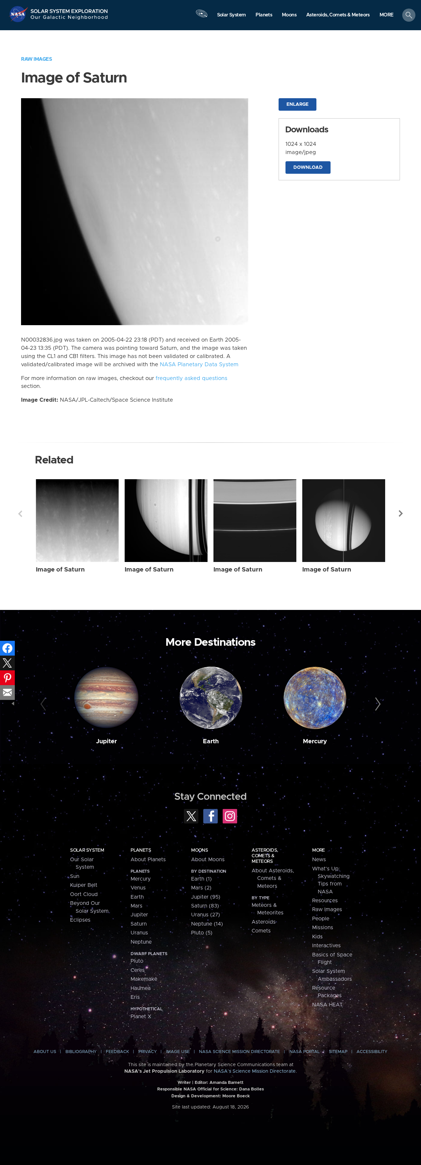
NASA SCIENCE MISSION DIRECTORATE (239, 1052)
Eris (135, 997)
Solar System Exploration (69, 9)
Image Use (178, 1052)
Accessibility (372, 1052)
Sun (74, 876)
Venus (138, 887)
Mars (136, 905)
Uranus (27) (205, 914)
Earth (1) (201, 879)
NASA (19, 14)
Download (308, 167)
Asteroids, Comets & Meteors (265, 856)
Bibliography (81, 1052)
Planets (141, 850)
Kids (317, 936)
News (319, 859)
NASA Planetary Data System (199, 364)
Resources (325, 900)
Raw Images (36, 59)
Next (401, 513)
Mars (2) (201, 887)
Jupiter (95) (205, 897)
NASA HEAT (327, 1004)
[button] (387, 15)
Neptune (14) (207, 924)
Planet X (141, 1016)
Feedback (117, 1052)
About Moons (208, 859)
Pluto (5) (201, 932)
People (320, 918)
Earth (211, 741)
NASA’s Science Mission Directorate (255, 1071)
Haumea (141, 988)
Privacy (147, 1052)
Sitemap (338, 1052)
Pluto (137, 961)
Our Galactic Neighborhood (69, 19)
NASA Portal (304, 1052)
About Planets (148, 859)
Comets (261, 930)
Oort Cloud (84, 894)
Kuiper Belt (83, 885)
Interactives (326, 945)
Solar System (87, 850)
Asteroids (264, 922)
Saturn (139, 924)
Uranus (139, 932)
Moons (199, 850)
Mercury (315, 741)
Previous (20, 513)
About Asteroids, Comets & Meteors (273, 878)
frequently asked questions (191, 378)
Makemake (144, 979)
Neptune (141, 942)
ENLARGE (297, 104)
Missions (322, 927)
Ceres (138, 970)
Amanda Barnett (226, 1083)
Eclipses (80, 920)
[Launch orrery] (201, 16)
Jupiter (106, 741)
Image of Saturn (60, 570)
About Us (45, 1052)
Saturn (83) (205, 905)
